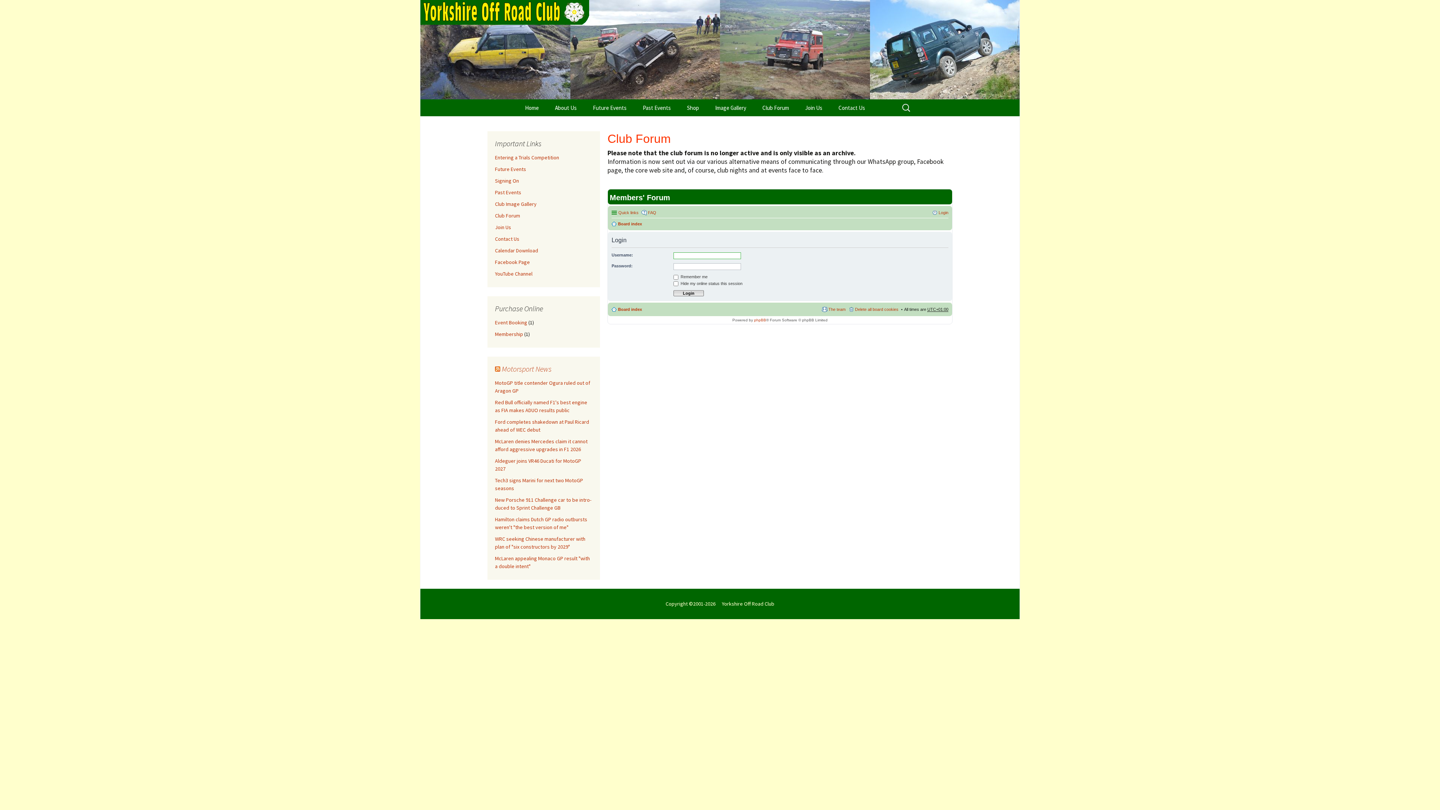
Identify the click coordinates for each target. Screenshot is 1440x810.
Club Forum (775, 107)
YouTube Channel (513, 273)
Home (532, 107)
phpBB (760, 320)
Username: (622, 255)
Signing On (507, 180)
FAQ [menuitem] (652, 212)
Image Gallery (730, 107)
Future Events (610, 107)
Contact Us (851, 107)
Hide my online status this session (711, 283)
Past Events (657, 107)
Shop (693, 107)
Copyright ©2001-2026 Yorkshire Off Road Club (720, 603)
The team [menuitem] (837, 309)
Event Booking (511, 322)
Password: (622, 266)
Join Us (813, 107)
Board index (630, 224)
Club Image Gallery (516, 204)
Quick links (628, 212)
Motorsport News (527, 369)
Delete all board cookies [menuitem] (876, 309)
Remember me (694, 276)
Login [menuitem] (943, 212)
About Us (566, 107)
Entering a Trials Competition (527, 157)
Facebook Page (512, 262)
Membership (509, 334)
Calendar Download (516, 250)
